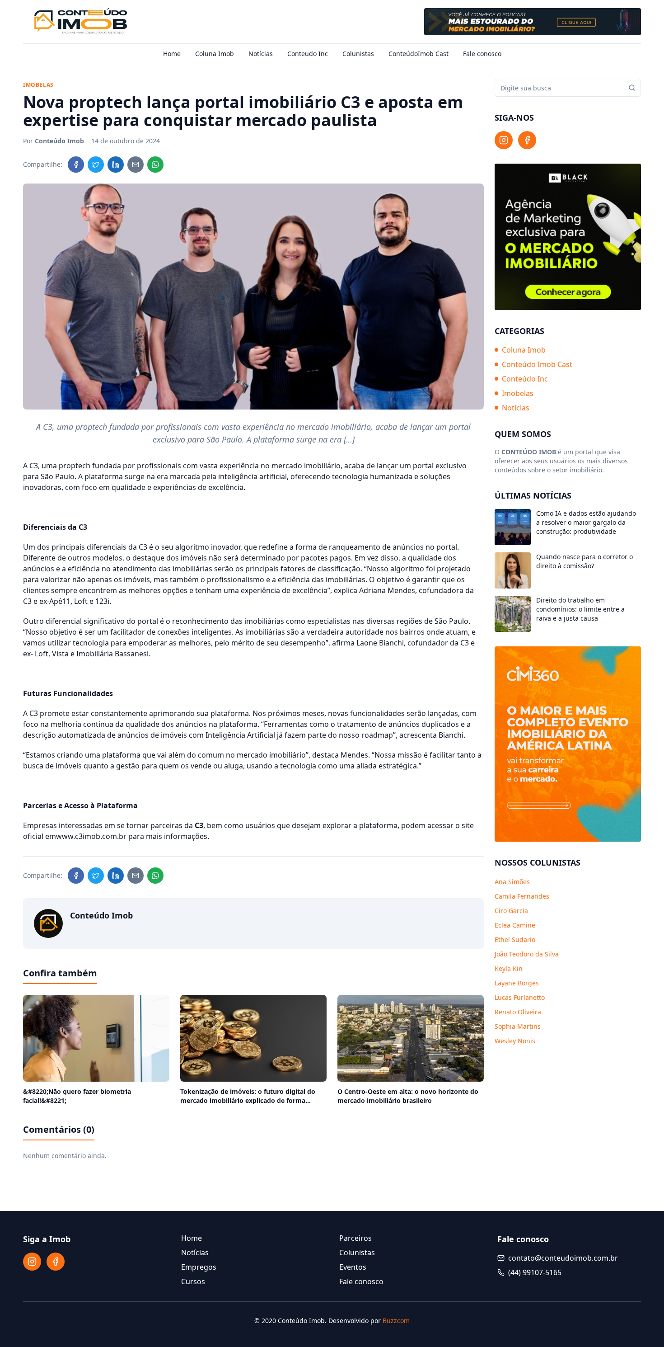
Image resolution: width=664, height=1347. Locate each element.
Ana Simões (512, 881)
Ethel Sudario (515, 939)
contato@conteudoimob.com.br (563, 1258)
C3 (33, 466)
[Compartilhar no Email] (135, 164)
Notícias (260, 53)
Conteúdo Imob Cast (537, 364)
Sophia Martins (518, 1026)
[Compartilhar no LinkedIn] (116, 164)
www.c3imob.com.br (91, 836)
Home (172, 53)
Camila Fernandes (522, 896)
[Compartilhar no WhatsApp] (155, 164)
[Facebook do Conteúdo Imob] (527, 140)
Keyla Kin (509, 968)
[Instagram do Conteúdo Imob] (504, 140)
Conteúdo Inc (525, 379)
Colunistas (358, 53)
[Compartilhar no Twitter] (96, 164)
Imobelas (517, 393)
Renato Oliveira (518, 1012)
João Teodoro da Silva (527, 954)
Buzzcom (396, 1320)
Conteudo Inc (307, 53)
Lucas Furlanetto (520, 997)
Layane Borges (517, 983)
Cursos (193, 1281)
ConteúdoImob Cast (418, 53)
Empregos (198, 1267)
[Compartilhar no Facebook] (76, 164)
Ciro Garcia (511, 910)
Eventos (352, 1267)
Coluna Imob (214, 53)
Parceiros (355, 1238)
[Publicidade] (532, 21)
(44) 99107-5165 (534, 1272)
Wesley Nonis (515, 1040)
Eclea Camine (515, 925)
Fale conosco (482, 53)
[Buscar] (632, 87)
